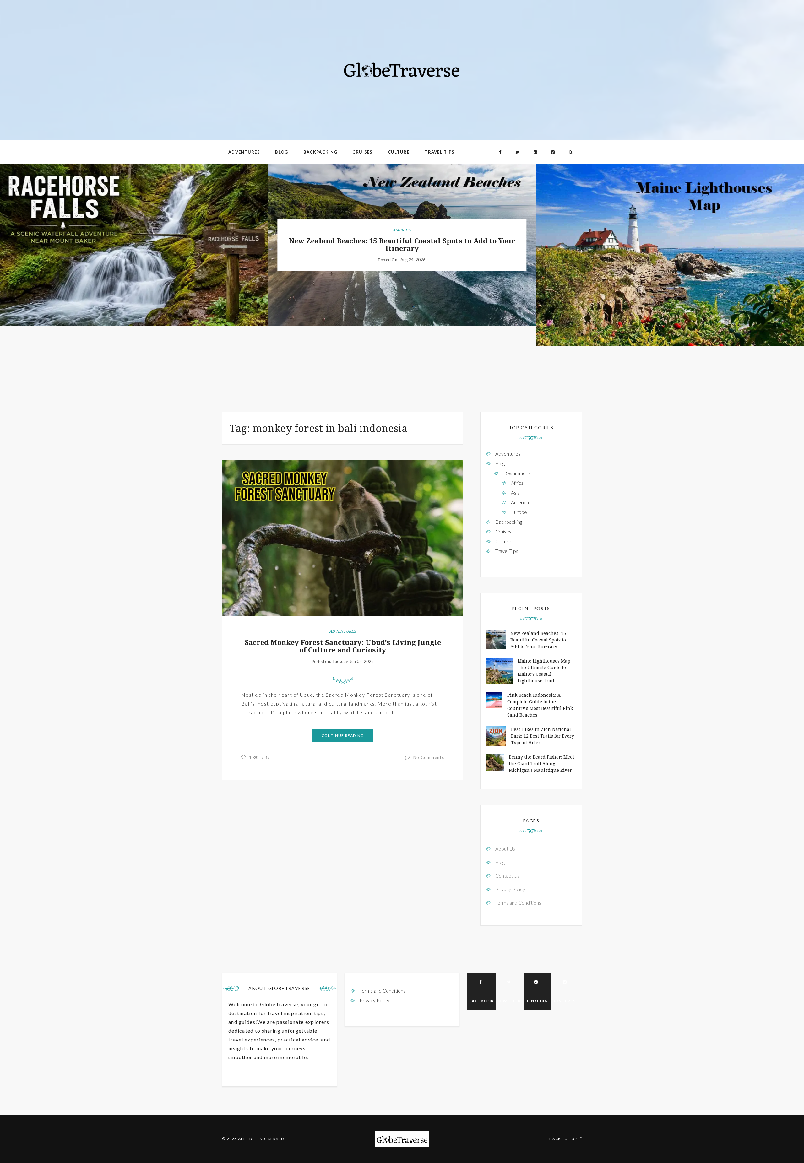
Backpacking (320, 151)
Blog (281, 151)
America (402, 230)
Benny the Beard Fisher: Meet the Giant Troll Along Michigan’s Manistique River (541, 764)
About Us (505, 849)
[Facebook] (500, 152)
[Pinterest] (553, 152)
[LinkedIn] (535, 152)
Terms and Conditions (518, 903)
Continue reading (343, 735)
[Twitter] (517, 152)
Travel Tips (439, 151)
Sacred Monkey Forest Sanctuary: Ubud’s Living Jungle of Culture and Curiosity (343, 646)
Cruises (362, 151)
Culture (399, 151)
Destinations (516, 473)
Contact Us (507, 876)
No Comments (428, 757)
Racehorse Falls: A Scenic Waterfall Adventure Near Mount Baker (134, 244)
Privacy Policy (510, 889)
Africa (517, 483)
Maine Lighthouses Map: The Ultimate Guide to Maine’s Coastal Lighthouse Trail (670, 255)
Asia (515, 492)
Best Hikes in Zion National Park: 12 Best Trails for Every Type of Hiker (542, 736)
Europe (519, 512)
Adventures (244, 151)
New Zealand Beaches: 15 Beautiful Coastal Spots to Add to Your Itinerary (402, 244)
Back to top (563, 1138)
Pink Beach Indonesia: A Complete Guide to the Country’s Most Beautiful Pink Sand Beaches (540, 705)
